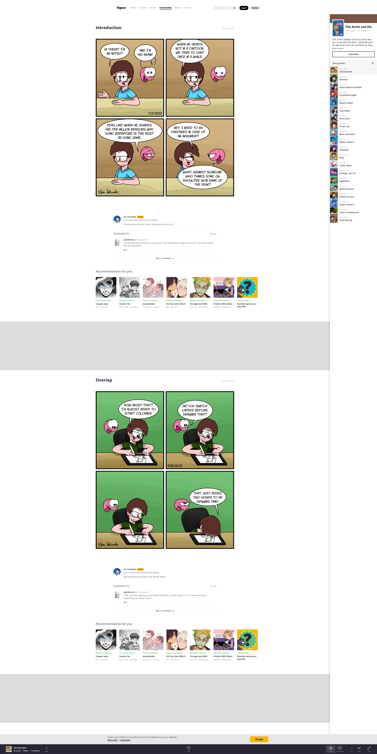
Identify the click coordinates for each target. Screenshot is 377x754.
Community (165, 7)
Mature (178, 7)
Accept (259, 739)
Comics (143, 7)
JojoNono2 (129, 239)
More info (112, 740)
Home (133, 7)
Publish (255, 8)
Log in (244, 8)
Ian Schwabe (130, 217)
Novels (153, 7)
